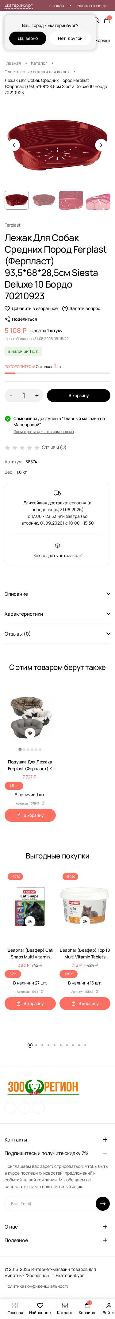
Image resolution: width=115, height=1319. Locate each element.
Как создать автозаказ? (57, 555)
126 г (68, 974)
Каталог (39, 63)
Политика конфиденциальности (37, 1286)
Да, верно (28, 38)
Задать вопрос (85, 308)
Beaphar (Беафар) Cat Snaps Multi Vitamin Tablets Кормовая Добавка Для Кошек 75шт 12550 (30, 953)
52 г (13, 974)
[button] (57, 594)
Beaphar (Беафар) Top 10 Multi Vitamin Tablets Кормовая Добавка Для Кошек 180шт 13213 (85, 953)
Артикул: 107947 (27, 803)
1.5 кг (14, 785)
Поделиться (24, 319)
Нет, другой (70, 38)
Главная (13, 63)
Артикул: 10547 (82, 991)
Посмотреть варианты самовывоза (43, 431)
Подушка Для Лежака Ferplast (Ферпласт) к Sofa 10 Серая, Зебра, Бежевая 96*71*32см (30, 765)
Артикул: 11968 (27, 991)
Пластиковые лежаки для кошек (37, 72)
